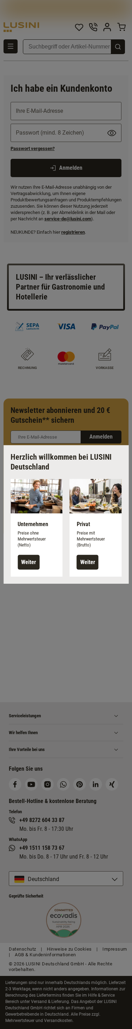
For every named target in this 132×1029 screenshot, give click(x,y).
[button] (37, 528)
